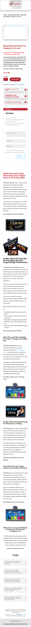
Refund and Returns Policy (11, 624)
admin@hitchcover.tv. (9, 614)
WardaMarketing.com (21, 615)
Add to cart (15, 79)
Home (5, 15)
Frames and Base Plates (14, 15)
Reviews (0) (8, 109)
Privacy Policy (23, 624)
